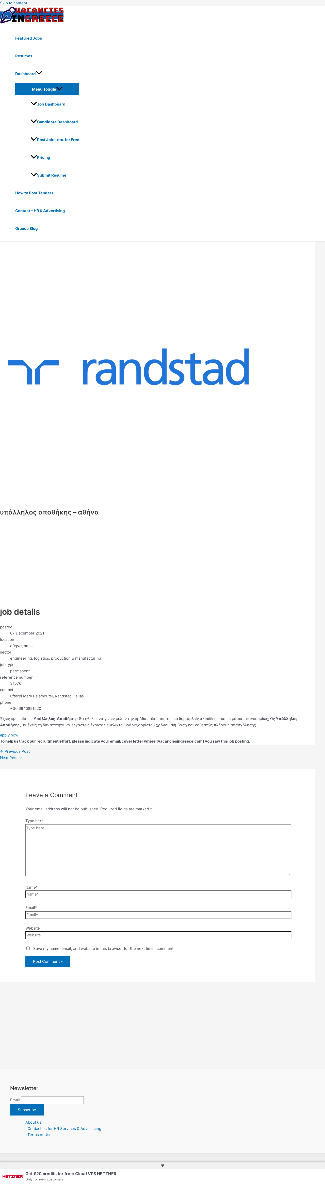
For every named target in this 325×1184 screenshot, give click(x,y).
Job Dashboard (51, 104)
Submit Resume (51, 175)
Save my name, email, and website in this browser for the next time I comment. (103, 948)
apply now (9, 735)
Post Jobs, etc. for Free (58, 139)
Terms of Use (39, 1134)
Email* (31, 907)
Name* (31, 887)
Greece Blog (26, 228)
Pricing (43, 157)
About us (33, 1122)
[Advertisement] (130, 556)
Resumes (23, 56)
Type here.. (35, 820)
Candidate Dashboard (57, 121)
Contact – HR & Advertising (40, 210)
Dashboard (25, 73)
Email (15, 1099)
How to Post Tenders (34, 193)
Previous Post (15, 751)
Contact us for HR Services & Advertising (64, 1128)
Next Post (11, 757)
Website (32, 928)
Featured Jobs (28, 38)
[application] (39, 74)
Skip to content (13, 3)
